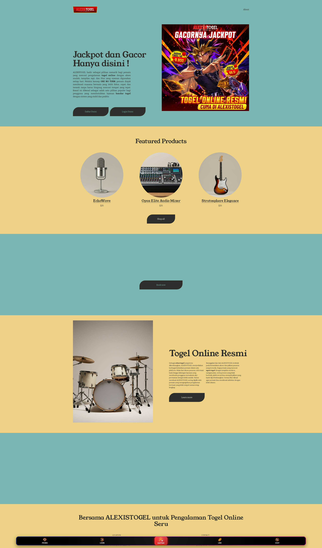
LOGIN (102, 543)
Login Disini (127, 111)
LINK (220, 543)
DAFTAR (161, 543)
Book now (161, 285)
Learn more (186, 397)
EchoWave (101, 200)
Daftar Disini (91, 111)
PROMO (45, 543)
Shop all (161, 219)
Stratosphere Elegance (220, 200)
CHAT (277, 543)
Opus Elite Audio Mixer (161, 200)
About (246, 9)
